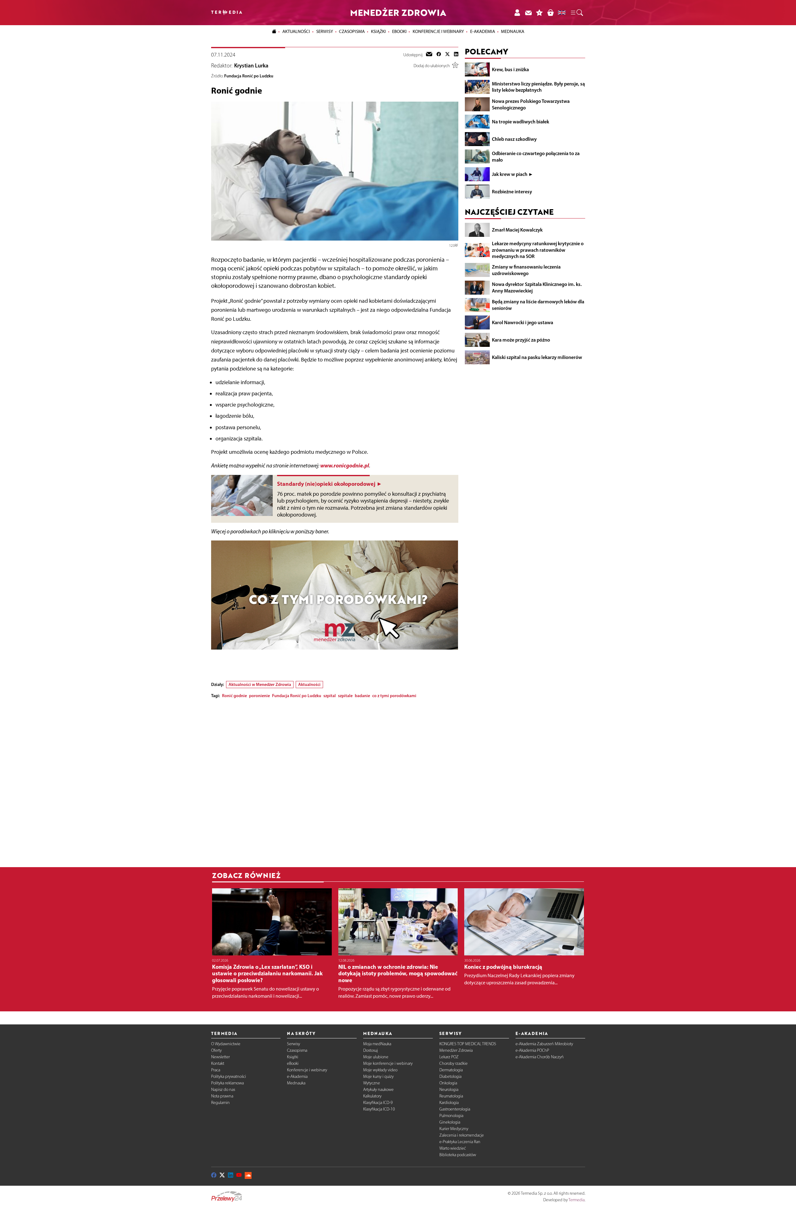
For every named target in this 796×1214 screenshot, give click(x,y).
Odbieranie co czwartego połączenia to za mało (536, 156)
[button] (576, 13)
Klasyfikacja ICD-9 (378, 1102)
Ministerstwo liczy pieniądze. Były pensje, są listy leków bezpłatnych (538, 86)
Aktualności (309, 684)
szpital (329, 695)
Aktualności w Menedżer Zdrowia (260, 684)
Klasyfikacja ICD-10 (379, 1109)
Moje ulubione (375, 1057)
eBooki (399, 31)
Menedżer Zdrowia (456, 1050)
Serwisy (293, 1043)
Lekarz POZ (449, 1057)
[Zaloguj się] (517, 13)
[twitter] (447, 54)
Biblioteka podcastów (457, 1154)
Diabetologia (450, 1076)
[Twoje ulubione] (539, 13)
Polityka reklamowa (227, 1083)
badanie (362, 695)
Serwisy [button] (324, 31)
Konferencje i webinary (307, 1070)
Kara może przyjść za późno (521, 340)
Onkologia (448, 1083)
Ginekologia (449, 1122)
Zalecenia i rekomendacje (461, 1135)
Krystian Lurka (251, 65)
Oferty (216, 1050)
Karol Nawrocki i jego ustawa (522, 322)
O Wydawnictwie (225, 1043)
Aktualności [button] (296, 31)
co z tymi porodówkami (394, 695)
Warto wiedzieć (452, 1148)
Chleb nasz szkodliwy (514, 139)
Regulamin (220, 1102)
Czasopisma (297, 1050)
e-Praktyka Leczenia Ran (459, 1141)
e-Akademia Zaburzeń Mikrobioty (544, 1043)
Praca (215, 1070)
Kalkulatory (372, 1096)
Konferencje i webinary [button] (438, 31)
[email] (429, 54)
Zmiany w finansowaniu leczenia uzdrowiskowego (526, 270)
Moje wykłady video (380, 1070)
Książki (378, 31)
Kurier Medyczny (453, 1128)
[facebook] (439, 54)
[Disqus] (334, 781)
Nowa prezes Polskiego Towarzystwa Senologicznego (531, 104)
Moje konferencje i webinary (388, 1063)
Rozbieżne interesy (512, 191)
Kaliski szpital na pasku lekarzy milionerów (537, 357)
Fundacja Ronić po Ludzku (248, 76)
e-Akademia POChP (532, 1050)
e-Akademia (297, 1076)
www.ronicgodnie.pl (344, 465)
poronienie (259, 695)
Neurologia (448, 1089)
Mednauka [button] (512, 31)
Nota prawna (222, 1096)
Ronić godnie (234, 695)
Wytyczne (371, 1083)
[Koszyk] (550, 13)
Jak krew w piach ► (512, 174)
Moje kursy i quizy (378, 1076)
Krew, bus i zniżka (510, 69)
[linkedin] (456, 54)
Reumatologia (451, 1096)
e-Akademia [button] (482, 31)
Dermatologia (451, 1070)
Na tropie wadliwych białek (520, 121)
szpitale (345, 695)
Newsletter (220, 1057)
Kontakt (217, 1063)
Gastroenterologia (454, 1109)
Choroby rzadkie (453, 1063)
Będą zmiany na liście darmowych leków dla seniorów (538, 304)
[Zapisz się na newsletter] (528, 13)
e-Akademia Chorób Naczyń (540, 1057)
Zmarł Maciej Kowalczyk (517, 230)
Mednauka (296, 1083)
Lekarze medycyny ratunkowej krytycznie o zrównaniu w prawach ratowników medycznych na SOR (538, 250)
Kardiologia (449, 1102)
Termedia (576, 1200)
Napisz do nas (223, 1089)
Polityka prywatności (228, 1076)
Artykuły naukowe (378, 1089)
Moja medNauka (377, 1043)
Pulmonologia (451, 1115)
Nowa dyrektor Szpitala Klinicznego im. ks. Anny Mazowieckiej (537, 287)
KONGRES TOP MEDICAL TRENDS (467, 1043)
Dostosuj (370, 1050)
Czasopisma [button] (352, 31)
